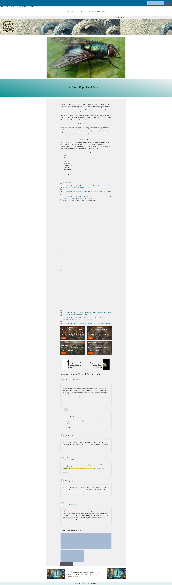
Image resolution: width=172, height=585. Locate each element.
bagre (80, 174)
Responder (65, 403)
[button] (170, 6)
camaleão (76, 174)
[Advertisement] (120, 121)
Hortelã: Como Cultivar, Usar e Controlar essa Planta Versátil (72, 344)
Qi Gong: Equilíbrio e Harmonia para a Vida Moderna (98, 343)
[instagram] (123, 17)
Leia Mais (64, 338)
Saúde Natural (22, 6)
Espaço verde (4, 6)
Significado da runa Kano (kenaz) (96, 365)
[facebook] (118, 17)
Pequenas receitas (34, 6)
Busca (167, 3)
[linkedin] (116, 17)
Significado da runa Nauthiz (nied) (76, 365)
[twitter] (121, 17)
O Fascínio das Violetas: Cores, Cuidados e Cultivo (71, 330)
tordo (71, 174)
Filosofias (13, 6)
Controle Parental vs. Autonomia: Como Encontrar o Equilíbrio (97, 330)
